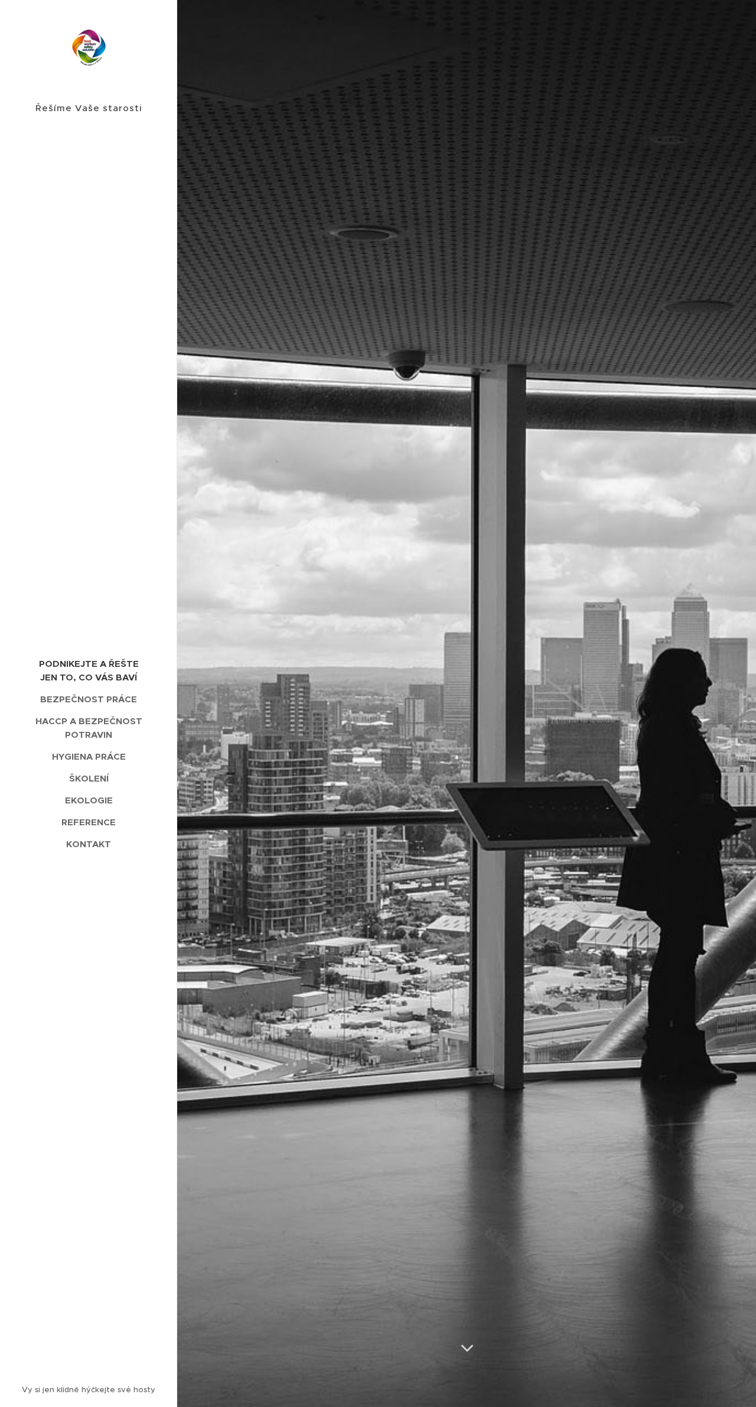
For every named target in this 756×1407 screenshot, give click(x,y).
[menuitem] (89, 670)
